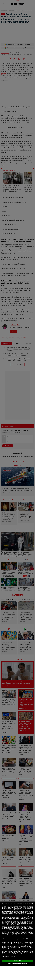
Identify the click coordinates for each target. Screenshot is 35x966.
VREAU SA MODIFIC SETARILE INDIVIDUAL (17, 963)
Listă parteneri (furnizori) (8, 956)
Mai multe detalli (29, 913)
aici (13, 927)
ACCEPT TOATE (17, 960)
